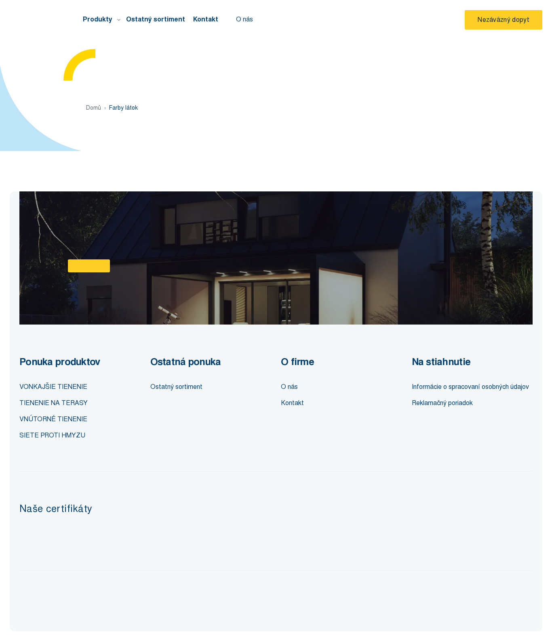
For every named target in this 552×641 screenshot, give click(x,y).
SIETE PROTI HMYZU (52, 435)
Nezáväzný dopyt (503, 19)
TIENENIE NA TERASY (53, 403)
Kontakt (205, 19)
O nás (244, 19)
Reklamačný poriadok (442, 403)
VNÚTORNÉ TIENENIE (53, 419)
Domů (93, 108)
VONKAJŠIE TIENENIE (53, 386)
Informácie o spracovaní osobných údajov (470, 386)
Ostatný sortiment (155, 19)
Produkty (97, 19)
